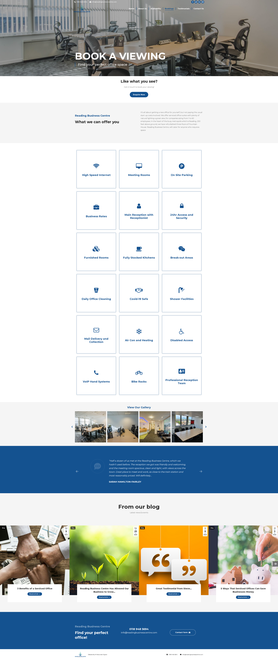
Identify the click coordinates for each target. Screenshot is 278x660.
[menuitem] (131, 9)
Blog (3, 528)
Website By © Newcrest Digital (97, 654)
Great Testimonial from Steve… (174, 588)
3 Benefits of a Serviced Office (34, 588)
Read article (33, 594)
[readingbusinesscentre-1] (187, 426)
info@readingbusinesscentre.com (192, 654)
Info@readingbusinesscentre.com (104, 2)
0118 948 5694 (82, 2)
